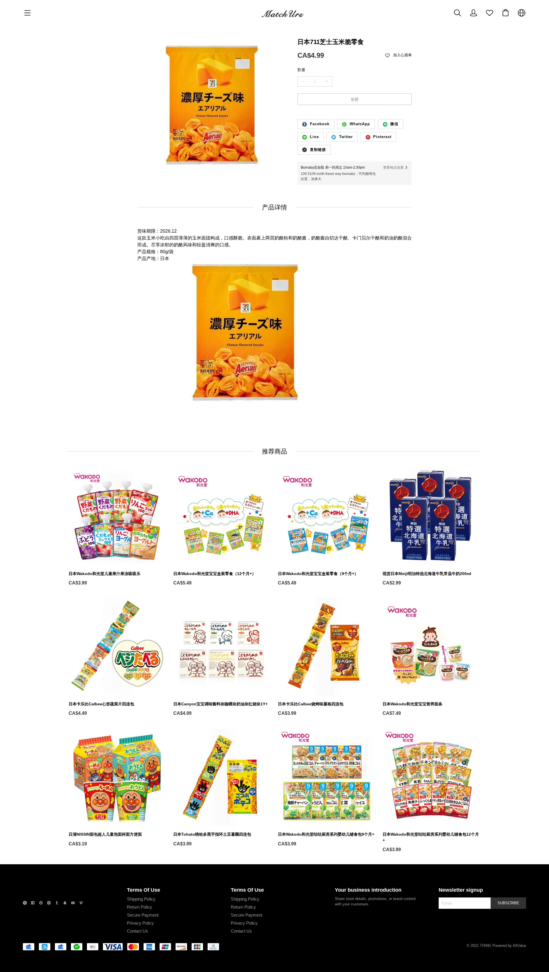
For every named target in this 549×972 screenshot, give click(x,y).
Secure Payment (142, 915)
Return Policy (139, 907)
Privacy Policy (140, 923)
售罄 (355, 99)
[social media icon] (25, 904)
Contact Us (137, 931)
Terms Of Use (143, 890)
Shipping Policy (141, 899)
